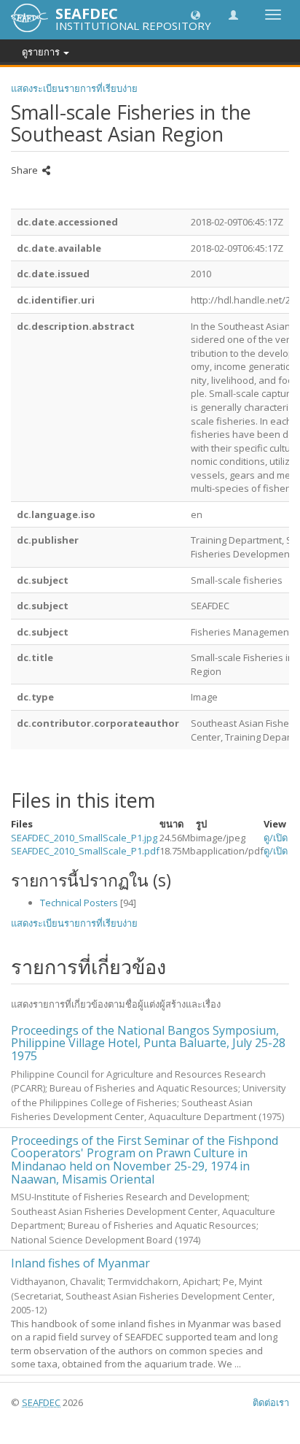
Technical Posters (79, 902)
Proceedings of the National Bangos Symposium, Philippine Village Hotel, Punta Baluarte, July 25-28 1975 (148, 1043)
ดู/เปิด (276, 837)
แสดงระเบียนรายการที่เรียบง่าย (74, 88)
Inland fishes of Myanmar (80, 1263)
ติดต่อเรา (271, 1402)
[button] (195, 14)
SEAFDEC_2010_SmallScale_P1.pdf (85, 850)
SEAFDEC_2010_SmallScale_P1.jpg (84, 837)
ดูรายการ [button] (42, 51)
